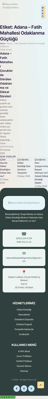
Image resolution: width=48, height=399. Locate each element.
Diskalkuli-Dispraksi (24, 319)
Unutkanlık (24, 334)
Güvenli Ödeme (24, 366)
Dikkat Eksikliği (24, 310)
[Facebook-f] (16, 388)
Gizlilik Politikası (24, 361)
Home (2, 43)
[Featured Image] (6, 160)
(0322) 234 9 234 (24, 238)
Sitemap (24, 371)
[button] (43, 12)
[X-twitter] (31, 388)
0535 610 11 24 (24, 242)
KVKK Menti (24, 351)
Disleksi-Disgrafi (24, 324)
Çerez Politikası (24, 356)
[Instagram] (24, 388)
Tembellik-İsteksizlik (24, 329)
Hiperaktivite (24, 314)
